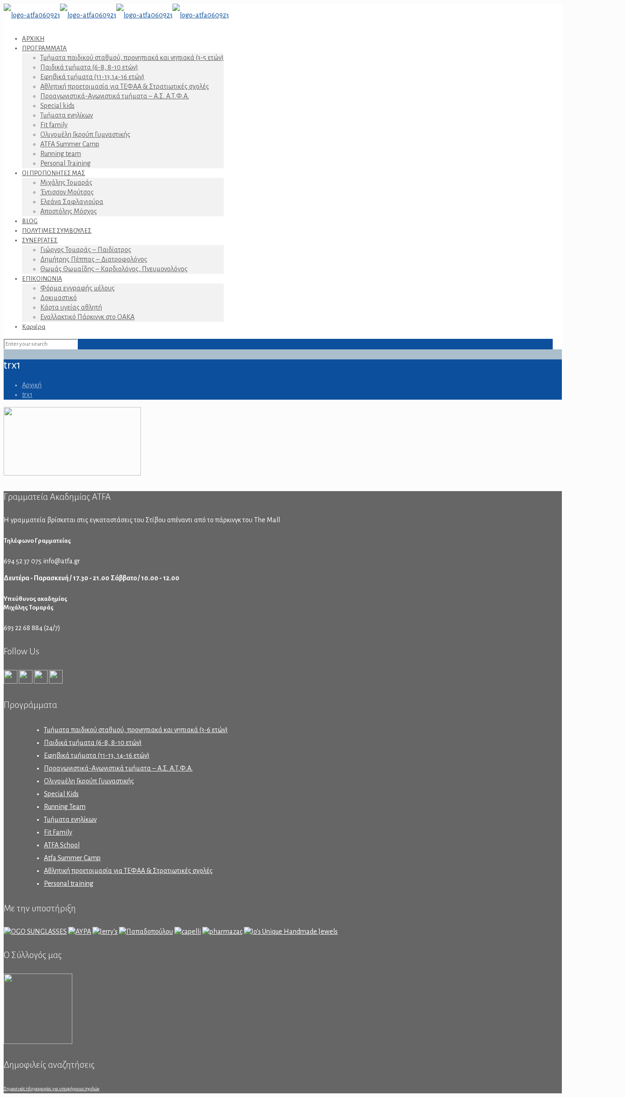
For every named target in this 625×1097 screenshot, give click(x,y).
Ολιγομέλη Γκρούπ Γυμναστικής (89, 781)
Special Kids (61, 793)
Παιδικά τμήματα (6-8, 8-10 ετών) (93, 742)
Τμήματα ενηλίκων (70, 819)
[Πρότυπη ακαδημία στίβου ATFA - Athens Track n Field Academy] (116, 15)
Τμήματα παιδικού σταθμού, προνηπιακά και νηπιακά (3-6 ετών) (136, 729)
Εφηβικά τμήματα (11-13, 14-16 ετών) (97, 755)
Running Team (65, 806)
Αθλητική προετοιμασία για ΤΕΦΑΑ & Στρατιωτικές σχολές (128, 870)
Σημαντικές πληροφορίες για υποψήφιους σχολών (51, 1088)
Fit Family (58, 832)
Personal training (68, 883)
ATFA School (62, 845)
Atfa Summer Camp (72, 858)
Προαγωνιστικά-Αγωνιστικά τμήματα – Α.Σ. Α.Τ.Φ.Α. (118, 768)
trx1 (27, 394)
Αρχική (32, 385)
